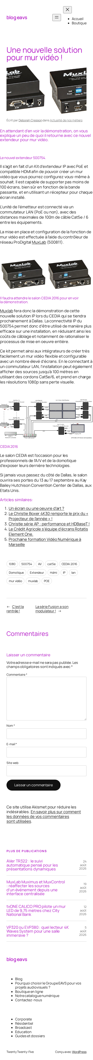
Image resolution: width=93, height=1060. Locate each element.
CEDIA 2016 (69, 564)
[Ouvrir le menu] (56, 17)
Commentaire (16, 674)
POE (47, 581)
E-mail (11, 744)
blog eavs (16, 17)
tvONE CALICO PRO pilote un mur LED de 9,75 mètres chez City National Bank (36, 910)
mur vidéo (15, 581)
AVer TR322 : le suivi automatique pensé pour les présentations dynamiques (32, 865)
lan (73, 572)
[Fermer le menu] (67, 9)
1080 (12, 564)
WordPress (79, 1052)
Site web (12, 763)
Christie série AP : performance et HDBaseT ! (49, 524)
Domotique (16, 572)
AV (40, 564)
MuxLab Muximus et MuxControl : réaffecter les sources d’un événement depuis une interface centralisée (35, 888)
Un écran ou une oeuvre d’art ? (36, 508)
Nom (10, 726)
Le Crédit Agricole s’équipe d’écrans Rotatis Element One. (48, 531)
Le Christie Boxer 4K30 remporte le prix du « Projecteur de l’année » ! (48, 516)
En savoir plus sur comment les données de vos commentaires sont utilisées (43, 816)
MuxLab (39, 242)
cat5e (51, 564)
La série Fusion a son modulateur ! (52, 608)
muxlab (33, 581)
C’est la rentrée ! (15, 608)
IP (64, 572)
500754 (26, 564)
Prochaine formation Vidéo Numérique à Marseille (45, 541)
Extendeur (37, 572)
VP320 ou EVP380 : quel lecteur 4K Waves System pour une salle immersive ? (37, 931)
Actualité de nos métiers (66, 120)
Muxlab (6, 311)
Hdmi (53, 572)
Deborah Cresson (30, 120)
